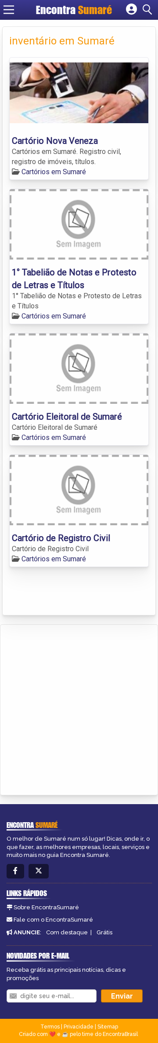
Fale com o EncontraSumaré (53, 919)
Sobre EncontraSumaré (46, 907)
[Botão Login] (131, 10)
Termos (50, 1027)
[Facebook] (15, 871)
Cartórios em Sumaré (54, 172)
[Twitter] (39, 871)
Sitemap (107, 1027)
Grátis (104, 932)
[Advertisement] (79, 708)
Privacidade (78, 1027)
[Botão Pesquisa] (148, 9)
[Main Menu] (9, 9)
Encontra (74, 9)
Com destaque (67, 932)
